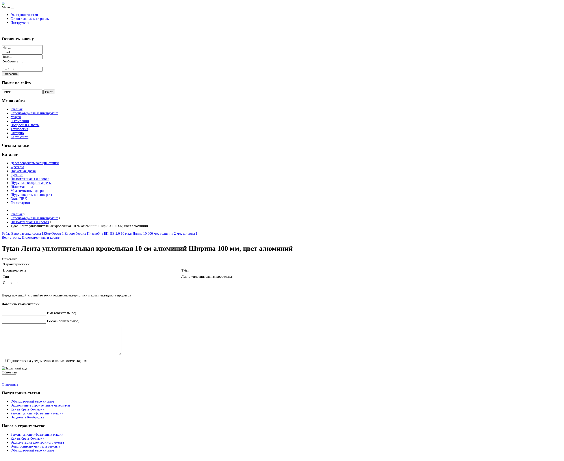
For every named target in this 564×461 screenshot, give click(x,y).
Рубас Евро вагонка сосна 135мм (26, 233)
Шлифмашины (22, 187)
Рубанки (17, 175)
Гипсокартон (20, 202)
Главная (16, 109)
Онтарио (17, 133)
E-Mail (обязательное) (63, 321)
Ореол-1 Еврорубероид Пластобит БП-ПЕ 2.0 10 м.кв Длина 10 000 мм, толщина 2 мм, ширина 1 (124, 233)
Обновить (9, 372)
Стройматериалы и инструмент (34, 113)
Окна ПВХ (19, 199)
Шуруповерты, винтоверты (31, 195)
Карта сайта (19, 137)
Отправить (10, 384)
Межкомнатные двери (27, 191)
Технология (19, 129)
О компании (20, 121)
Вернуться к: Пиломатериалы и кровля (31, 237)
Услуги (16, 117)
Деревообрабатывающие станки (35, 163)
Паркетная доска (23, 171)
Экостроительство (24, 15)
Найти (49, 92)
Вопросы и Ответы (25, 125)
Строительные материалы (30, 19)
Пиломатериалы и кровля (30, 179)
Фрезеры (17, 167)
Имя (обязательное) (61, 313)
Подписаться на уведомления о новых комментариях (47, 361)
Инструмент (20, 22)
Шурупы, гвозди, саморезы (31, 183)
